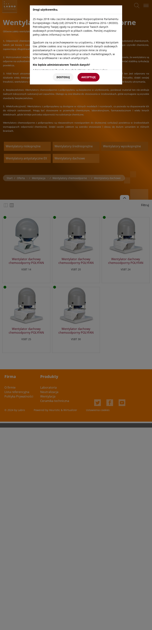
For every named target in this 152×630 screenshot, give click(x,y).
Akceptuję (88, 77)
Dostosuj (63, 77)
